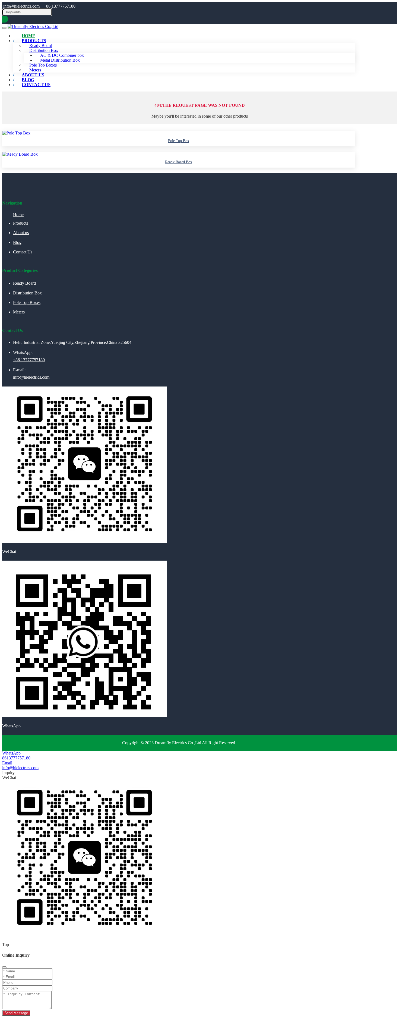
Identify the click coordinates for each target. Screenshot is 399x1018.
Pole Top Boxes (26, 302)
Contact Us (36, 84)
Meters (19, 312)
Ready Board (24, 283)
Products (34, 40)
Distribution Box (27, 293)
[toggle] (4, 28)
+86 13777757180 (59, 6)
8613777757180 (16, 758)
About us (21, 232)
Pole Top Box (178, 141)
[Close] (4, 967)
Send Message (16, 1013)
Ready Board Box (178, 162)
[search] (5, 19)
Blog (17, 242)
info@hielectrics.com (21, 6)
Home (18, 214)
